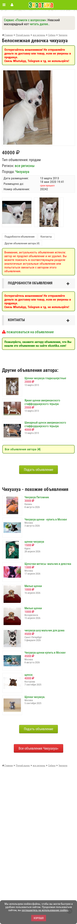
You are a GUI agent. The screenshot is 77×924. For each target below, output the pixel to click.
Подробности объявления (20, 236)
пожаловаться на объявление (30, 332)
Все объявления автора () (23, 449)
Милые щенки (33, 586)
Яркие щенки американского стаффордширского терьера (42, 402)
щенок (28, 675)
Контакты (46, 236)
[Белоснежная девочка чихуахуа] (27, 72)
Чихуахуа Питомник (36, 497)
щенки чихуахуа (34, 541)
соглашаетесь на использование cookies (45, 910)
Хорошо (39, 918)
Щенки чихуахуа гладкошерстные (45, 378)
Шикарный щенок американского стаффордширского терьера (45, 424)
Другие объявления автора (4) (22, 243)
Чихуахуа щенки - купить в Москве (45, 519)
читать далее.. (40, 24)
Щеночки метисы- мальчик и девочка (47, 564)
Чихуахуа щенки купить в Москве (45, 652)
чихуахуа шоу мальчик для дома (44, 630)
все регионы (25, 165)
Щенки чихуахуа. (34, 697)
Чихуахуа (22, 171)
